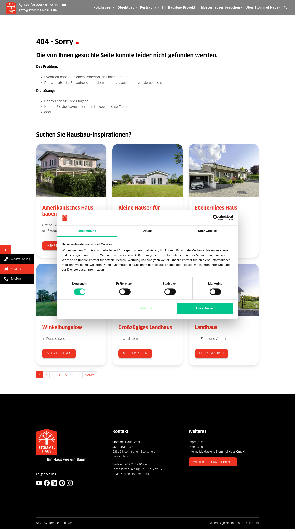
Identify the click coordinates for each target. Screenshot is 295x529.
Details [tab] (148, 231)
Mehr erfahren (59, 353)
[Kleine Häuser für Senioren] (147, 170)
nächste (89, 375)
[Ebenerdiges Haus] (224, 170)
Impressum (196, 442)
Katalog (14, 269)
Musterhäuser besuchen (220, 7)
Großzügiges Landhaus (145, 327)
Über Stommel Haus (262, 7)
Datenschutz (197, 447)
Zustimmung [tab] (87, 231)
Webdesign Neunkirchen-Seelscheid (234, 523)
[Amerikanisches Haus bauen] (71, 170)
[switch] (125, 291)
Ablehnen (147, 308)
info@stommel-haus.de (138, 474)
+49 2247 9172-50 (154, 469)
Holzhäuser (102, 7)
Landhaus (206, 327)
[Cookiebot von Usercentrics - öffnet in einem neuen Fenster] (215, 218)
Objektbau (126, 7)
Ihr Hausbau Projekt (178, 7)
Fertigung (148, 7)
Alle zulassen (205, 308)
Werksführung (19, 259)
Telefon (14, 278)
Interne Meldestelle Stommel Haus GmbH (217, 451)
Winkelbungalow (62, 327)
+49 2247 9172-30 (138, 464)
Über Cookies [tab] (207, 231)
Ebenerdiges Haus (216, 207)
